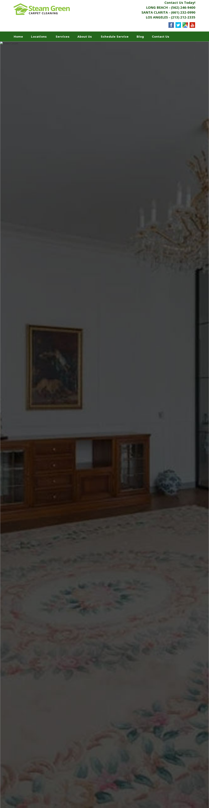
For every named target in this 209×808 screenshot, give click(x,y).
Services (62, 36)
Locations (39, 36)
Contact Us (160, 36)
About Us (84, 36)
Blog (140, 36)
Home (18, 36)
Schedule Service (115, 36)
